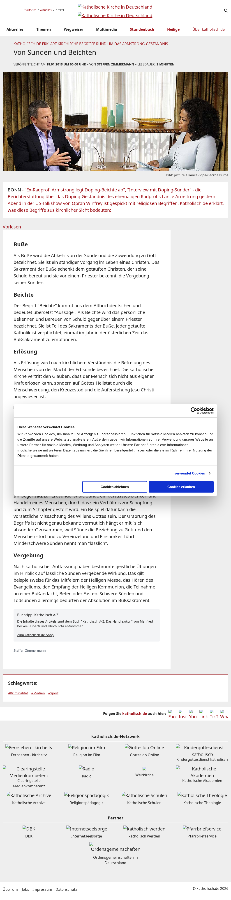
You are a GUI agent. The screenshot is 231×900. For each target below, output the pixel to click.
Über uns (10, 889)
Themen (43, 29)
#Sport (53, 693)
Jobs (25, 889)
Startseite (30, 10)
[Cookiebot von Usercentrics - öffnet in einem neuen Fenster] (194, 410)
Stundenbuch (142, 29)
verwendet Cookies (189, 473)
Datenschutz (66, 889)
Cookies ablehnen (115, 487)
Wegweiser (73, 29)
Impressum (42, 889)
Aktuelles (46, 10)
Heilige (173, 29)
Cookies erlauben (181, 487)
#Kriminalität (18, 693)
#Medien (38, 693)
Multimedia (106, 29)
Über (208, 29)
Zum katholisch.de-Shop (35, 635)
